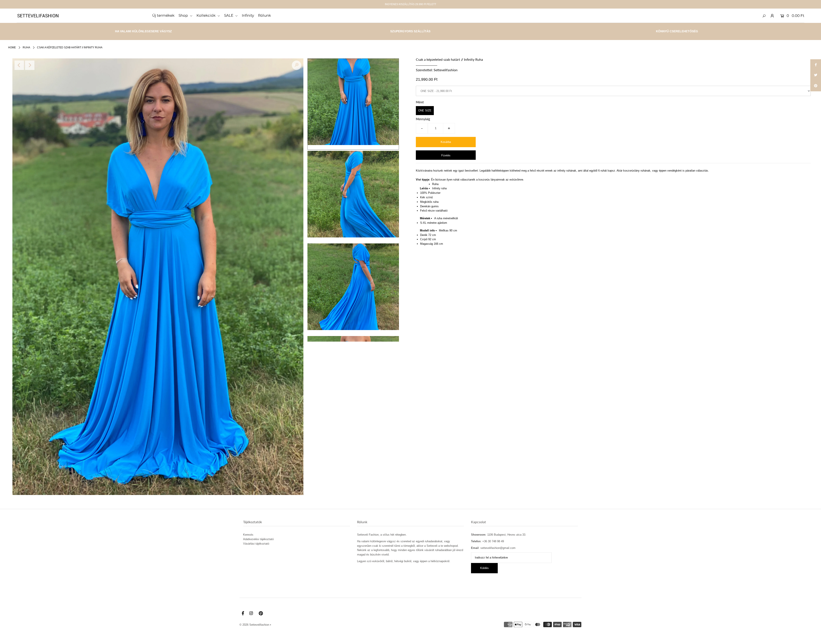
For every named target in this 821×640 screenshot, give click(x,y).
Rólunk (264, 15)
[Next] (29, 65)
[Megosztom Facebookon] (815, 64)
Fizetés (445, 155)
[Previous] (19, 65)
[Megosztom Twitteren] (815, 75)
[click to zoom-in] (296, 65)
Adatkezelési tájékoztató (258, 539)
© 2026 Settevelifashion (254, 624)
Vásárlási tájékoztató (256, 543)
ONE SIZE (424, 110)
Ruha (26, 47)
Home (12, 47)
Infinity (248, 15)
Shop (184, 15)
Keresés (248, 534)
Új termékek (163, 15)
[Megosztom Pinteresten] (815, 86)
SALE (229, 15)
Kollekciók (206, 15)
